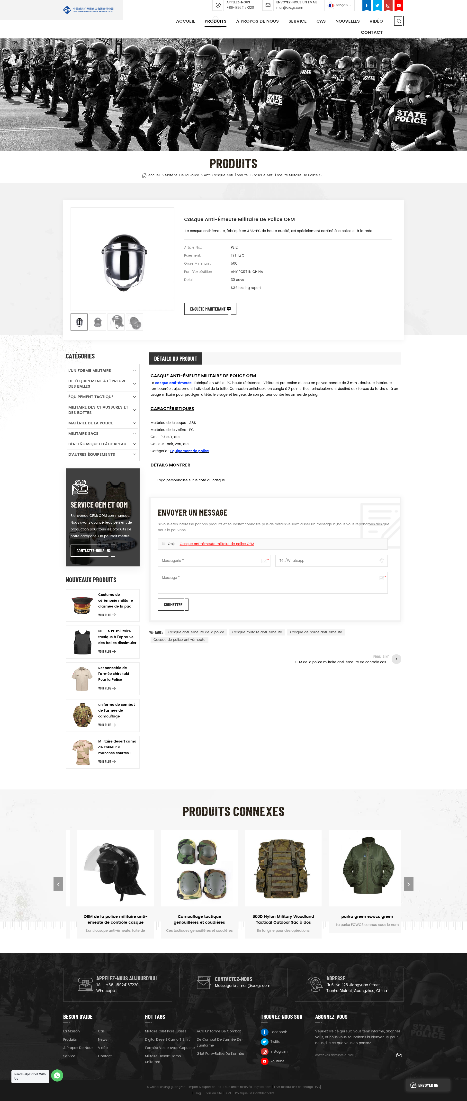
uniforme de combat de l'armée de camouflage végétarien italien (116, 710)
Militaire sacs (83, 433)
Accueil (185, 21)
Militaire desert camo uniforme (163, 1059)
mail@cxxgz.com (289, 7)
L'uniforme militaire (89, 370)
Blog (198, 1093)
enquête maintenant (207, 309)
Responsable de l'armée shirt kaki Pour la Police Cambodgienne (113, 674)
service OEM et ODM (99, 504)
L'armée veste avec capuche (170, 1048)
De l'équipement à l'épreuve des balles (97, 384)
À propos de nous (257, 21)
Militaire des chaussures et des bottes (98, 410)
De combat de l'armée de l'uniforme (219, 1042)
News (102, 1039)
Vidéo (103, 1048)
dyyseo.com (262, 1087)
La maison (71, 1031)
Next (408, 884)
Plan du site (213, 1093)
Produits (215, 21)
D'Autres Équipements (91, 454)
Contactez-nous (90, 550)
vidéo (376, 21)
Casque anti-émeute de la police (196, 632)
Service (297, 21)
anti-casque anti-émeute (226, 175)
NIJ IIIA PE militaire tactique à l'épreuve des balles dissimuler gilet (117, 637)
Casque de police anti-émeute (316, 632)
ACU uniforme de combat (219, 1031)
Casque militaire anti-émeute (257, 632)
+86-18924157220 (240, 7)
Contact (372, 32)
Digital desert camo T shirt (167, 1039)
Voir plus (104, 615)
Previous (58, 884)
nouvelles (347, 21)
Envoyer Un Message (428, 1087)
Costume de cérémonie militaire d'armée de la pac (115, 600)
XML (228, 1093)
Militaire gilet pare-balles (165, 1031)
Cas (321, 21)
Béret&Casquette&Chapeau (97, 444)
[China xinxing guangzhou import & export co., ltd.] (88, 10)
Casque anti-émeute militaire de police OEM (217, 544)
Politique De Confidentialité (254, 1093)
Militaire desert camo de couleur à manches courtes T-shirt (117, 747)
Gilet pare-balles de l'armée (220, 1053)
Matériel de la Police (182, 175)
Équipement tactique (91, 397)
